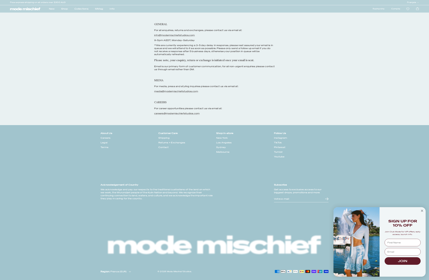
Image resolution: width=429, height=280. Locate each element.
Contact (163, 147)
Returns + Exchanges (171, 142)
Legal (104, 142)
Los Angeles (224, 142)
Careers (106, 138)
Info (112, 9)
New (52, 9)
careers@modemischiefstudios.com (177, 113)
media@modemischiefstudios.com (176, 91)
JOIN (402, 261)
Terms (104, 147)
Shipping (164, 138)
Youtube (279, 156)
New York (222, 138)
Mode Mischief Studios (179, 271)
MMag (99, 9)
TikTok (278, 142)
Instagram (280, 138)
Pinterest (279, 147)
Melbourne (222, 152)
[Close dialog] (422, 210)
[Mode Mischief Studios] (25, 9)
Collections (81, 9)
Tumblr (278, 152)
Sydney (221, 147)
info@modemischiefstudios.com (174, 35)
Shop (64, 9)
